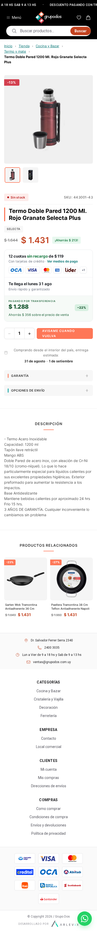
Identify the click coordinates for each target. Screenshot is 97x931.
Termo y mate (15, 51)
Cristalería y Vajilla (48, 699)
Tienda (24, 46)
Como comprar (48, 809)
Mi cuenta (49, 769)
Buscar (80, 31)
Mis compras (48, 778)
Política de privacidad (48, 833)
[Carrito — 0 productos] (88, 17)
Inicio (8, 46)
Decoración (48, 707)
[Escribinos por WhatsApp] (84, 918)
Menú (16, 17)
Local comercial (48, 747)
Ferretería (49, 716)
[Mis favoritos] (79, 17)
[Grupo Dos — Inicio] (48, 17)
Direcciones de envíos (48, 786)
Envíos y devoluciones (48, 825)
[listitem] (12, 175)
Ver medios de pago (62, 261)
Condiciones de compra (48, 817)
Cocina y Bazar (47, 46)
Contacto (48, 738)
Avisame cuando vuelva (58, 333)
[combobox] (43, 31)
